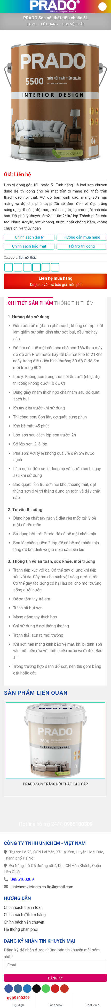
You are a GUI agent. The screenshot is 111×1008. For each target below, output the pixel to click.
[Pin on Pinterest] (46, 267)
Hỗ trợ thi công (82, 246)
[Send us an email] (36, 988)
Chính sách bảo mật (29, 246)
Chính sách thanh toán (23, 907)
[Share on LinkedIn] (55, 267)
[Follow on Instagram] (18, 988)
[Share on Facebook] (18, 267)
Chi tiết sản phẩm (30, 303)
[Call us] (46, 988)
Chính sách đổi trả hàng (25, 914)
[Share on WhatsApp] (8, 267)
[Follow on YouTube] (64, 988)
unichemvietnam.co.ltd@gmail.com (42, 886)
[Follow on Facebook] (8, 988)
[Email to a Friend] (36, 267)
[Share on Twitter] (27, 267)
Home (31, 24)
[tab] (30, 303)
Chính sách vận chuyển (24, 922)
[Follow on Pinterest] (55, 988)
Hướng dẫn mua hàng (82, 237)
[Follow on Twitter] (27, 988)
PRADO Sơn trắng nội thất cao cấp (55, 784)
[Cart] (102, 6)
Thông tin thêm (74, 303)
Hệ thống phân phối (21, 929)
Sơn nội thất (73, 24)
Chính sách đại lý (29, 237)
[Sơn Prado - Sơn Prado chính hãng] (55, 6)
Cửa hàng (49, 24)
